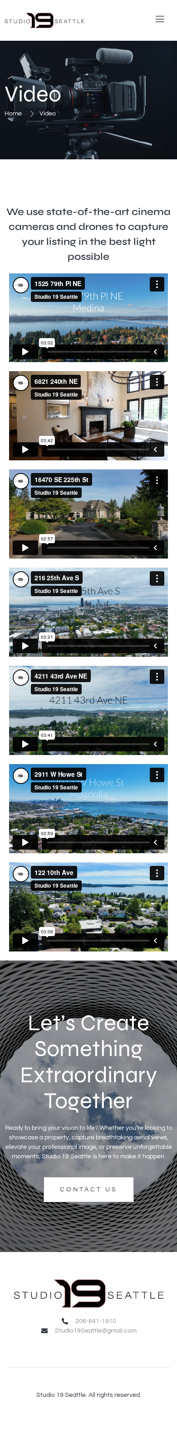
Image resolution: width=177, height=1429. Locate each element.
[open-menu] (158, 20)
